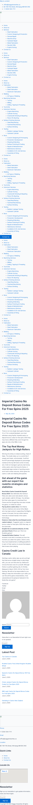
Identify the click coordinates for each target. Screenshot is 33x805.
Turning (9, 100)
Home (5, 25)
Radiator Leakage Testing (15, 131)
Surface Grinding (12, 127)
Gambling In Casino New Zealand (12, 700)
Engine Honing (12, 47)
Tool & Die (7, 107)
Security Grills (11, 45)
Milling (9, 102)
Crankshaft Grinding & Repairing (17, 116)
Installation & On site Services (16, 151)
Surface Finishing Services (12, 120)
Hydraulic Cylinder (13, 133)
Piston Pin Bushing (13, 118)
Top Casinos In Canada (9, 656)
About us (6, 27)
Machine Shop (11, 38)
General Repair (11, 36)
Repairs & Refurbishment (15, 146)
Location (2, 742)
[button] (16, 584)
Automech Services (10, 109)
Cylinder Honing (12, 113)
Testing (6, 129)
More (5, 135)
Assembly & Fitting (13, 153)
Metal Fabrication (12, 43)
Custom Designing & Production (17, 34)
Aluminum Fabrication (14, 92)
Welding (6, 94)
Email (1, 735)
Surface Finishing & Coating (16, 144)
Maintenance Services (14, 149)
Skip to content (5, 1)
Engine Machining (13, 111)
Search (4, 624)
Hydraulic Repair (12, 41)
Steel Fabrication (12, 32)
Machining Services (10, 98)
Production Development (15, 140)
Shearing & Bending (13, 142)
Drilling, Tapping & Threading (16, 105)
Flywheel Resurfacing (14, 124)
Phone (2, 728)
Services (6, 30)
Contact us (7, 49)
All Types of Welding (13, 96)
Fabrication (7, 85)
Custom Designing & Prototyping (17, 138)
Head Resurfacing (12, 122)
